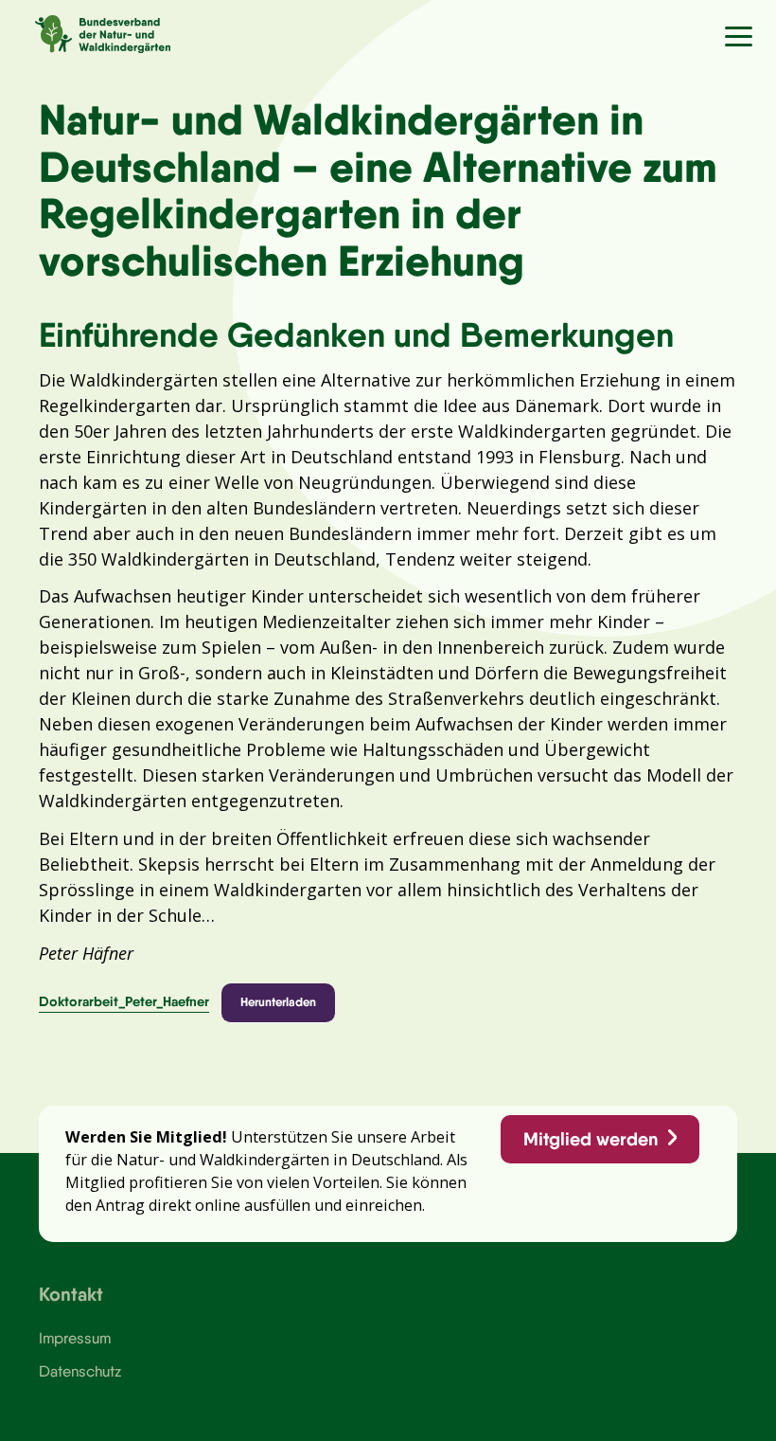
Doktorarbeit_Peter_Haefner (124, 1001)
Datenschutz (80, 1370)
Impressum (75, 1337)
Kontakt (71, 1294)
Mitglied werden (590, 1138)
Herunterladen (278, 1001)
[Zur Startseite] (85, 31)
